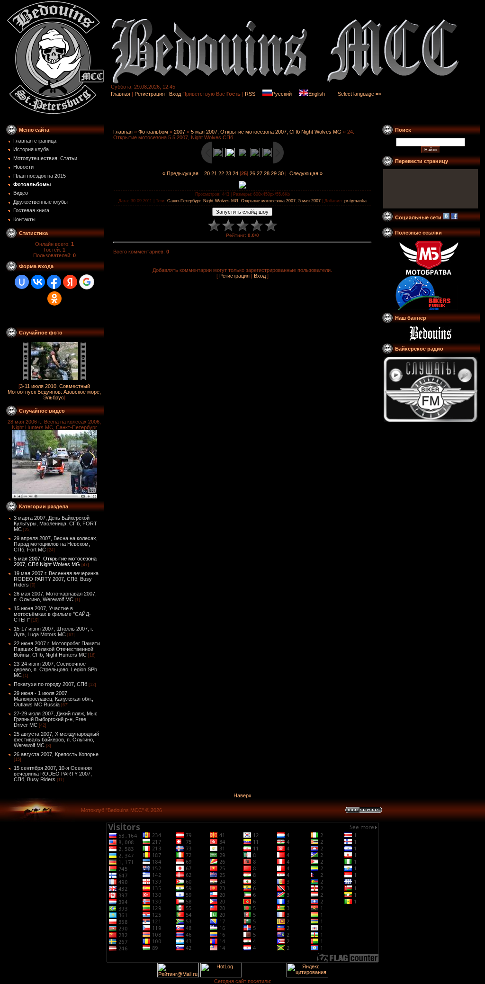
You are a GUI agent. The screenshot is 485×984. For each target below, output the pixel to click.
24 (235, 173)
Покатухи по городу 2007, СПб (50, 684)
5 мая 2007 (309, 201)
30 (281, 173)
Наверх (242, 795)
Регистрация (150, 94)
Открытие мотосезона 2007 (268, 201)
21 (214, 173)
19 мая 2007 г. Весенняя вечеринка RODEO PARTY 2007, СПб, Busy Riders (56, 578)
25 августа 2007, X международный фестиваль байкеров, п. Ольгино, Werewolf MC (56, 739)
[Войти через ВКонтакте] (38, 282)
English (316, 94)
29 (274, 173)
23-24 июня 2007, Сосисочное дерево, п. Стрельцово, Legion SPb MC (55, 669)
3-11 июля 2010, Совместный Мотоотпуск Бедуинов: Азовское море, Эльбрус (54, 391)
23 (228, 173)
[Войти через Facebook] (54, 282)
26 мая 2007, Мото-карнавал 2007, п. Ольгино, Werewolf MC (55, 596)
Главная (120, 94)
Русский (282, 94)
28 (266, 173)
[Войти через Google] (86, 281)
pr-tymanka (355, 201)
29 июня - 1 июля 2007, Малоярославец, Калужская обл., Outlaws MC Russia (53, 698)
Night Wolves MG (220, 201)
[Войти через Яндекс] (70, 282)
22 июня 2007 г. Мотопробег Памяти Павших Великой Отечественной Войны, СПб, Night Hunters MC (57, 649)
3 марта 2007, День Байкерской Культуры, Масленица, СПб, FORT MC (55, 523)
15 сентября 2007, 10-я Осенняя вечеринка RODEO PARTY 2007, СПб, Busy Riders (53, 773)
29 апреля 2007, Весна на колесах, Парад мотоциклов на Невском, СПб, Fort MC (56, 543)
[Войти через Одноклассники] (54, 298)
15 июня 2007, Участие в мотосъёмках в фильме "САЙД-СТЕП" (52, 614)
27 (259, 173)
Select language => (359, 94)
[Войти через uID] (22, 282)
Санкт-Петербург (183, 201)
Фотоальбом (153, 132)
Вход (175, 94)
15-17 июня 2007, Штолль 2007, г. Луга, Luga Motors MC (53, 631)
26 (252, 173)
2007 (179, 132)
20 (207, 173)
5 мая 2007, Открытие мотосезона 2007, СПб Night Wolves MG (55, 561)
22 (221, 173)
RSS (250, 94)
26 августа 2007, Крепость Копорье (56, 754)
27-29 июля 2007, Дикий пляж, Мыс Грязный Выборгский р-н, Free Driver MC (56, 719)
